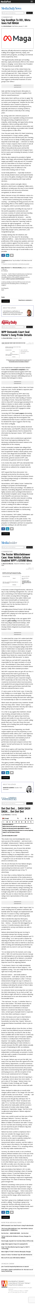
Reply (3, 297)
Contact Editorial (12, 1283)
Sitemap (27, 1283)
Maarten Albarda (8, 563)
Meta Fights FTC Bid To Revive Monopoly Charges (16, 1251)
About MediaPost (12, 1281)
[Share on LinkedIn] (7, 255)
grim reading (12, 621)
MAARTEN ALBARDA (8, 787)
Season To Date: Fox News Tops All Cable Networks (16, 1254)
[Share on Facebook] (3, 255)
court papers (19, 413)
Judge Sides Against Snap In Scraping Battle (14, 1244)
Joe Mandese (7, 814)
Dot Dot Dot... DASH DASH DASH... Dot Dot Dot (14, 1233)
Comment (6, 301)
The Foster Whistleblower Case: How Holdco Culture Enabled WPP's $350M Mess (17, 1229)
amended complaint (18, 369)
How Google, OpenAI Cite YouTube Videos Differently (17, 1241)
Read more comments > (26, 300)
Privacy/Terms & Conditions (15, 1285)
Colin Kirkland (7, 26)
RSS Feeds (21, 1283)
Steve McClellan (7, 338)
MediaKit (21, 1281)
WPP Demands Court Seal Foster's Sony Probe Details (17, 1225)
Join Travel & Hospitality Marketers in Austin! (15, 1266)
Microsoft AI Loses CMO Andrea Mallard (13, 1258)
